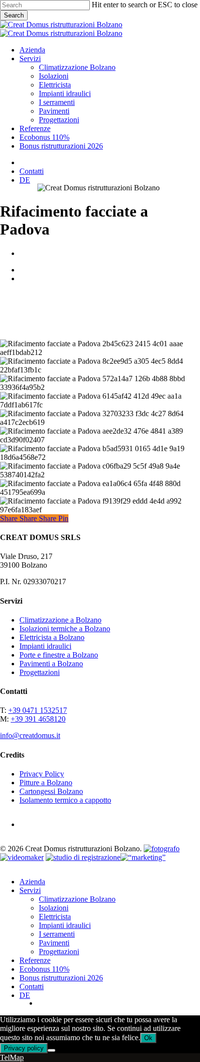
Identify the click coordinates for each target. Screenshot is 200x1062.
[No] (51, 1050)
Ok (148, 1038)
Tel (5, 1057)
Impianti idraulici (45, 646)
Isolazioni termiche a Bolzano (64, 628)
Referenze (34, 960)
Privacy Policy (41, 774)
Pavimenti (54, 943)
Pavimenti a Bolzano (51, 663)
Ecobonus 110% (44, 969)
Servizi (30, 890)
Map (17, 1057)
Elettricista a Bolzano (51, 637)
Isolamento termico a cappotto (65, 800)
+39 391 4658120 (38, 719)
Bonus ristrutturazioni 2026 (61, 978)
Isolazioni (53, 908)
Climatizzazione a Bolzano (60, 620)
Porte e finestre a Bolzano (58, 655)
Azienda (32, 881)
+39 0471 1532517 (37, 710)
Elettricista (55, 916)
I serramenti (57, 934)
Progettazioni (39, 672)
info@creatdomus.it (30, 735)
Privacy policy (24, 1048)
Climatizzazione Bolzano (77, 899)
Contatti (31, 986)
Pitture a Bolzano (45, 782)
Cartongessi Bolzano (51, 791)
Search (14, 15)
